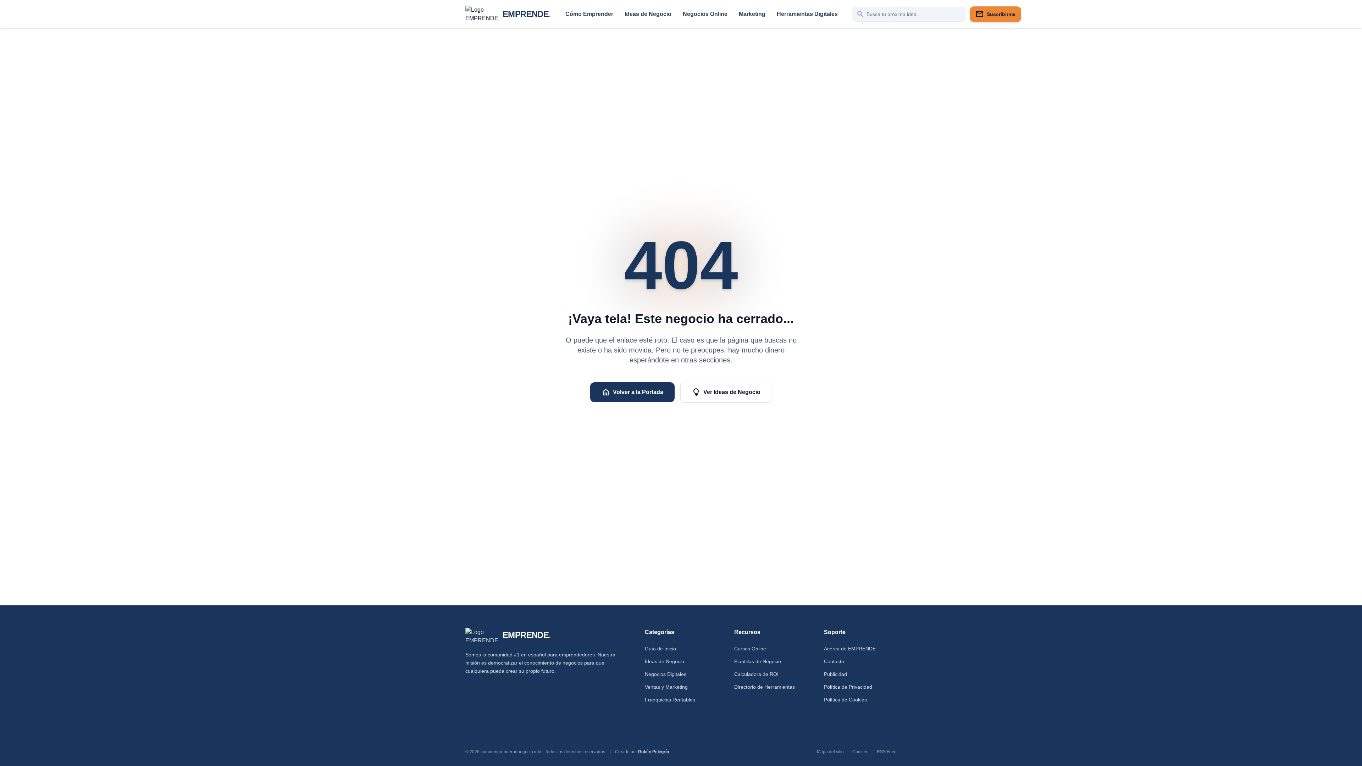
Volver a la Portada (632, 392)
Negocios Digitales (665, 674)
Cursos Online (750, 648)
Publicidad (835, 674)
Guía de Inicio (660, 648)
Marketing (752, 14)
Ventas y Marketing (666, 687)
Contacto (834, 661)
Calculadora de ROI (756, 674)
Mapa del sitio (830, 751)
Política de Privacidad (848, 687)
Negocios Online (705, 14)
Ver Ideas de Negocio (726, 392)
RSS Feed (887, 751)
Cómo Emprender (589, 14)
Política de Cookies (845, 700)
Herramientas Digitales (807, 14)
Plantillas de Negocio (757, 661)
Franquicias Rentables (670, 700)
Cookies (860, 751)
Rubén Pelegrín (653, 751)
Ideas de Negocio (648, 14)
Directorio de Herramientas (764, 687)
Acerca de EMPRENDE (850, 648)
